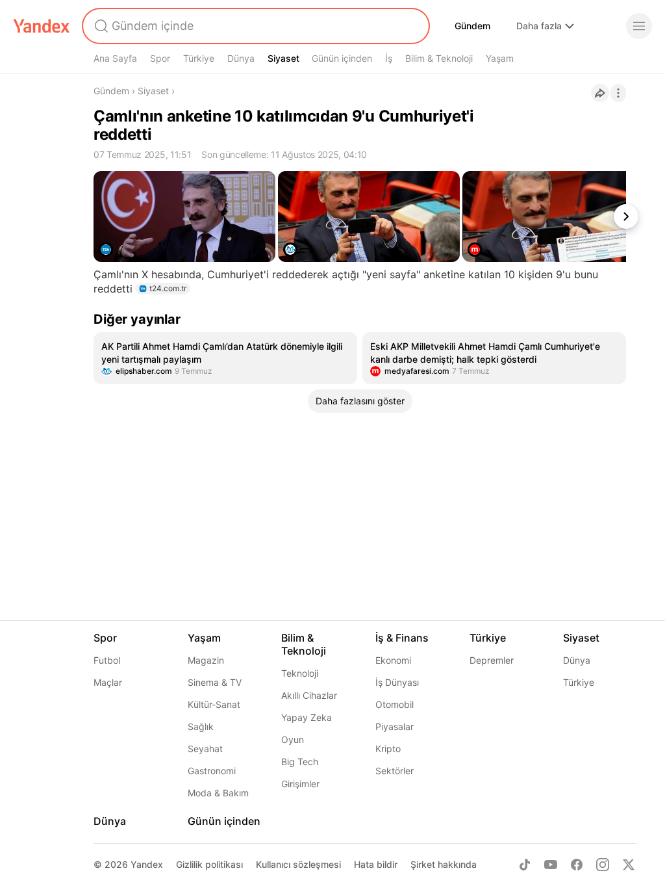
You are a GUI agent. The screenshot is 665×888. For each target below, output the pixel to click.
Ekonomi (393, 660)
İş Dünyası (397, 682)
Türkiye (198, 58)
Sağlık (201, 726)
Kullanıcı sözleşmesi (298, 864)
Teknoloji (299, 673)
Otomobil (394, 704)
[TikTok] (524, 864)
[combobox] (254, 26)
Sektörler (394, 770)
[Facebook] (576, 864)
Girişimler (300, 783)
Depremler (492, 660)
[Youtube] (550, 864)
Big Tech (299, 761)
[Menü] (639, 26)
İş (388, 58)
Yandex (147, 864)
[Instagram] (602, 864)
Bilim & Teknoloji (439, 58)
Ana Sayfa (115, 58)
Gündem (472, 25)
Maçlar (108, 682)
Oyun (292, 739)
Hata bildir (375, 864)
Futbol (107, 660)
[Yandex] (41, 26)
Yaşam (500, 58)
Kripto (388, 748)
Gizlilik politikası (209, 864)
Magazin (206, 660)
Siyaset (283, 58)
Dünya (241, 58)
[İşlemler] (618, 93)
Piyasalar (394, 726)
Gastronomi (212, 770)
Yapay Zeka (306, 717)
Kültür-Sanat (214, 704)
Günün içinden (342, 58)
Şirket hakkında (443, 864)
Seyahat (205, 748)
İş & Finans (402, 637)
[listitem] (225, 358)
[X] (628, 864)
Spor (160, 58)
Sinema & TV (215, 682)
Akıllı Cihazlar (309, 695)
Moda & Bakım (218, 792)
